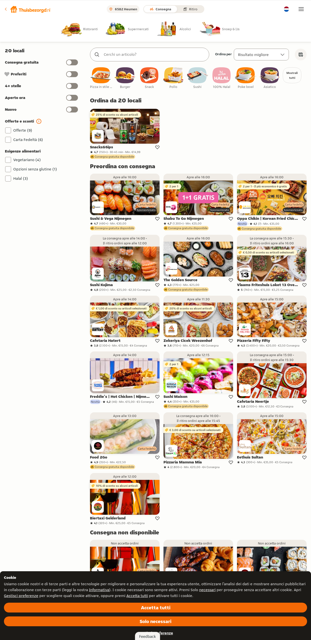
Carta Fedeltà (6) (28, 139)
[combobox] (154, 54)
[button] (27, 9)
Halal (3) (20, 178)
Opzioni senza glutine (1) (35, 169)
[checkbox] (101, 78)
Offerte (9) (22, 130)
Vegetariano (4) (27, 159)
